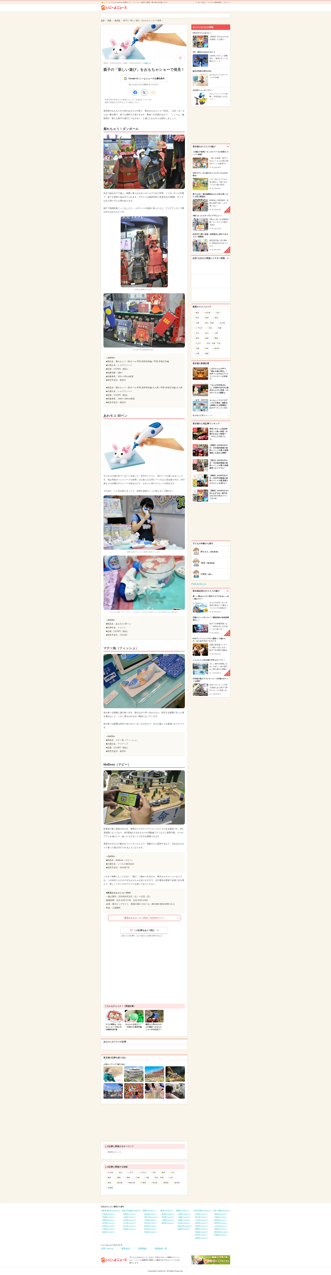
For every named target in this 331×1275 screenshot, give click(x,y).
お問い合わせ (107, 1248)
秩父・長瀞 (159, 1177)
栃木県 (177, 1183)
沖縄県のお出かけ (220, 1235)
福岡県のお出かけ (220, 1214)
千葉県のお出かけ (150, 1220)
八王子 (130, 1172)
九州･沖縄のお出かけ (221, 1211)
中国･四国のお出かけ (202, 1211)
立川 (173, 1172)
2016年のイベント (114, 1152)
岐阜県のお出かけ (168, 1217)
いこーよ (107, 2)
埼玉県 (154, 1183)
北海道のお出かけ (108, 1214)
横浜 (109, 1177)
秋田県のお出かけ (108, 1226)
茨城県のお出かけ (150, 1232)
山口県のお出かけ (201, 1220)
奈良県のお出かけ (184, 1223)
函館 (207, 353)
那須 (109, 1183)
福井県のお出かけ (129, 1229)
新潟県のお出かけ (129, 1220)
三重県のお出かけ (168, 1220)
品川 (120, 1172)
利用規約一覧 (161, 1248)
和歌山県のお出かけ (185, 1226)
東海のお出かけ (166, 1211)
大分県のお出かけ (220, 1226)
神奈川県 (131, 1183)
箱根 (128, 1177)
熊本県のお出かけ (220, 1223)
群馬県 (165, 1183)
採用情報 (142, 1248)
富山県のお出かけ (129, 1226)
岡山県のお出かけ (201, 1217)
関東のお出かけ (149, 1211)
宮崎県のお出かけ (220, 1229)
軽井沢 (217, 348)
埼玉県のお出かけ (150, 1223)
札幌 (219, 328)
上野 (154, 1172)
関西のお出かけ (182, 1211)
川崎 (138, 1177)
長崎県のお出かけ (220, 1220)
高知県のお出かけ (201, 1232)
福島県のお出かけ (108, 1232)
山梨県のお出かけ (129, 1217)
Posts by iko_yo (198, 584)
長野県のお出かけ (129, 1214)
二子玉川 (143, 1172)
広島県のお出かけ (201, 1214)
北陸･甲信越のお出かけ (131, 1211)
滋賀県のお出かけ (184, 1229)
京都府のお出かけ (184, 1217)
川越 (147, 1177)
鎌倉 (119, 1177)
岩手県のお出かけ (108, 1223)
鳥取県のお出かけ (201, 1223)
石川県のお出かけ (129, 1223)
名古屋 (207, 313)
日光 (171, 1177)
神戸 (197, 318)
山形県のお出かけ (108, 1229)
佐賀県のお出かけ (220, 1217)
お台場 (110, 1172)
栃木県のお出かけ (150, 1229)
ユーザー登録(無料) (214, 2)
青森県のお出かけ (108, 1220)
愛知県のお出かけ (168, 1214)
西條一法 (147, 63)
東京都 (119, 1183)
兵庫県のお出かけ (184, 1220)
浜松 (207, 348)
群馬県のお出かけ (150, 1226)
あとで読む (202, 2)
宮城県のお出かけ (108, 1217)
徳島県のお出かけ (201, 1238)
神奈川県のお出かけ (151, 1217)
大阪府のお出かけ (184, 1214)
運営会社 (126, 1248)
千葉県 (143, 1183)
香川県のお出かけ (201, 1235)
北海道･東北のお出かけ (110, 1211)
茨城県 (110, 1188)
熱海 (197, 338)
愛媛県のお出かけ (201, 1229)
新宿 (163, 1172)
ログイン (227, 2)
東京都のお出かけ (150, 1214)
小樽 (197, 353)
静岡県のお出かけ (168, 1223)
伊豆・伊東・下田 (213, 343)
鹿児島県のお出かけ (221, 1232)
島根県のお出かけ (201, 1226)
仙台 (218, 313)
